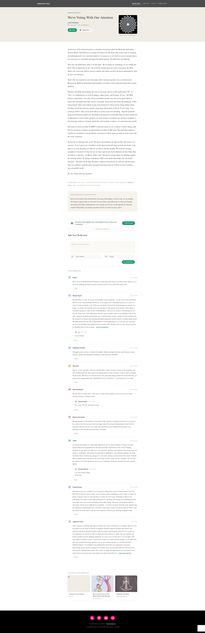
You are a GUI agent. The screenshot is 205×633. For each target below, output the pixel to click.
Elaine (75, 277)
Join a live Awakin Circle (99, 222)
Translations (85, 30)
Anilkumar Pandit (79, 348)
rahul (74, 441)
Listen (73, 30)
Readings (136, 3)
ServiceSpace (110, 624)
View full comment (102, 327)
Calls (153, 3)
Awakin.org (43, 4)
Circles (145, 3)
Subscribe (162, 3)
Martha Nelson (78, 389)
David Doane (77, 487)
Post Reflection (128, 262)
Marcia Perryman (79, 417)
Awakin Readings (74, 12)
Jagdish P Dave (78, 521)
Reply (76, 288)
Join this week (128, 223)
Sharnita (76, 366)
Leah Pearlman (73, 23)
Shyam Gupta (77, 296)
